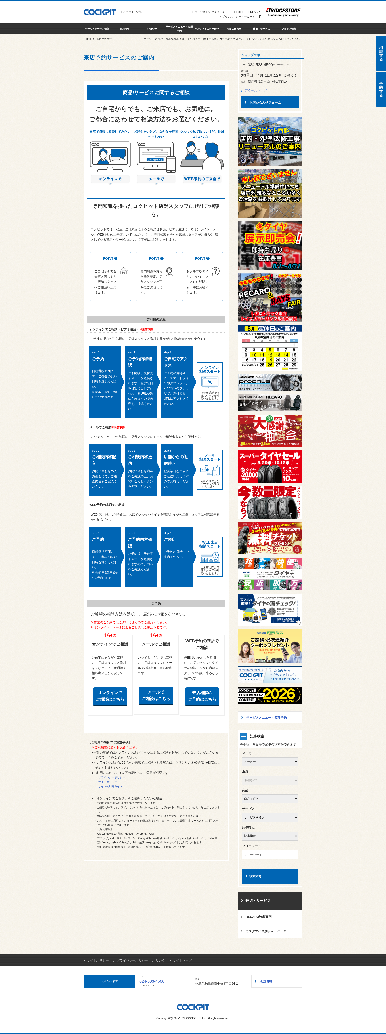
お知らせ (152, 28)
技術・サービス (261, 28)
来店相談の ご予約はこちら (202, 696)
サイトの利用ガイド (110, 786)
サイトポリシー (107, 781)
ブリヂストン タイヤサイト (211, 12)
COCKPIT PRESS (247, 12)
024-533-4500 (151, 981)
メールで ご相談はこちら (156, 695)
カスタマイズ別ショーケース (266, 931)
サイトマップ (182, 960)
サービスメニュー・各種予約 (179, 28)
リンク (160, 960)
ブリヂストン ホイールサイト (240, 16)
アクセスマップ (256, 90)
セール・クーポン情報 (97, 28)
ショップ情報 (288, 28)
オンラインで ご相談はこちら (110, 696)
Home (87, 38)
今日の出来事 (234, 28)
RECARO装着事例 (259, 917)
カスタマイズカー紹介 (206, 28)
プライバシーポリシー (111, 777)
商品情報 (125, 28)
